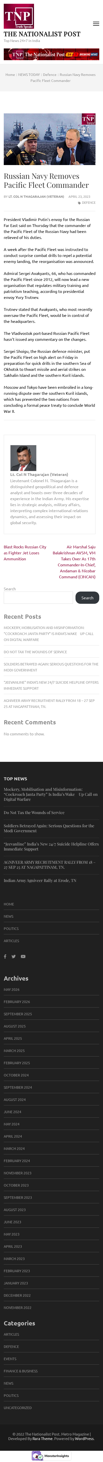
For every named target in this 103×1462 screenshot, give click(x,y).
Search (10, 588)
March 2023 (14, 1258)
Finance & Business (21, 1371)
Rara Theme (42, 1438)
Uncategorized (18, 1407)
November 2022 (18, 1307)
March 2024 (14, 1148)
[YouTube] (23, 956)
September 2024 (18, 1087)
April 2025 (13, 1038)
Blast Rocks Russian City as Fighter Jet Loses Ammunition (25, 552)
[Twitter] (14, 956)
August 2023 (15, 1209)
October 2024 (16, 1075)
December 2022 (17, 1295)
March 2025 (14, 1050)
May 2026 (12, 989)
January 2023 (16, 1283)
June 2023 (12, 1222)
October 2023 (16, 1185)
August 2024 (15, 1099)
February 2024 (17, 1160)
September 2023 (18, 1197)
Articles (11, 940)
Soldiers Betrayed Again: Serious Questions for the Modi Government (49, 828)
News (8, 916)
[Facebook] (5, 956)
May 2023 (12, 1234)
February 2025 (17, 1062)
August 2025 (15, 1026)
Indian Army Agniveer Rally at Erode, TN (40, 880)
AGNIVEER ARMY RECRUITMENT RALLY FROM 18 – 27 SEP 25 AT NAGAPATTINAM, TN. (50, 864)
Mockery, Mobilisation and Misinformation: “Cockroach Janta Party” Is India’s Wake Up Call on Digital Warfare (49, 633)
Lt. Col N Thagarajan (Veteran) (36, 196)
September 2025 (18, 1014)
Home (9, 904)
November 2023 (18, 1173)
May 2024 (12, 1124)
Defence (89, 202)
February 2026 (17, 1001)
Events (10, 1358)
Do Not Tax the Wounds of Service (35, 651)
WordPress (84, 1438)
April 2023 (13, 1246)
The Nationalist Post (42, 33)
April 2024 (13, 1136)
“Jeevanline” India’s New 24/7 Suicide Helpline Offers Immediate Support (51, 846)
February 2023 (17, 1270)
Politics (11, 928)
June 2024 (12, 1111)
